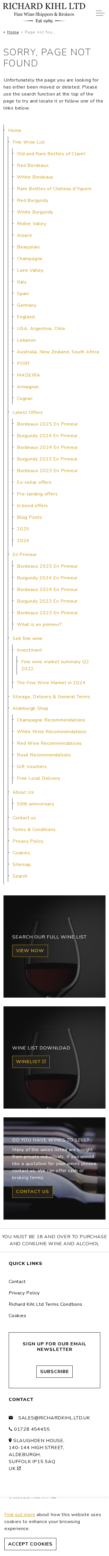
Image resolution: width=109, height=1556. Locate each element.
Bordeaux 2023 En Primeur (47, 470)
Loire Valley (30, 270)
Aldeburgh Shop (30, 708)
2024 (23, 540)
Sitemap (21, 864)
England (26, 317)
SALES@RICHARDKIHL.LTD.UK (54, 1418)
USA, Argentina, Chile (41, 328)
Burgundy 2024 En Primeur (47, 436)
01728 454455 (32, 1429)
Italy (22, 282)
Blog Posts (29, 517)
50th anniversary (35, 804)
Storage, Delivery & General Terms (51, 697)
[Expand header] (100, 13)
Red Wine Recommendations (49, 743)
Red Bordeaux (33, 165)
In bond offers (32, 505)
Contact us (24, 818)
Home (15, 130)
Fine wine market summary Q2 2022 (55, 665)
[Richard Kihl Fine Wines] (44, 13)
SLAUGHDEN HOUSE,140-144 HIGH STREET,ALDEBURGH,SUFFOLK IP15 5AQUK (37, 1454)
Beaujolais (28, 247)
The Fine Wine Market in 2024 (51, 683)
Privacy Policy (28, 841)
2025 (23, 529)
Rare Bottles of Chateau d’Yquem (54, 189)
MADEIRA (28, 375)
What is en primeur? (39, 624)
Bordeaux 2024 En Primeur (47, 447)
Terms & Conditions (34, 829)
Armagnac (28, 387)
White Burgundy (35, 212)
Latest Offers (27, 412)
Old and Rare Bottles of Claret (51, 154)
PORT (23, 363)
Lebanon (26, 340)
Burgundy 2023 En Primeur (47, 459)
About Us (23, 792)
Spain (23, 293)
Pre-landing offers (37, 494)
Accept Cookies (30, 1544)
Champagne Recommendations (51, 720)
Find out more (19, 1514)
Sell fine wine (27, 638)
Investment (29, 650)
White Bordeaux (35, 177)
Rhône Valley (32, 223)
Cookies (21, 853)
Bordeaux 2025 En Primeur (47, 424)
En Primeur (24, 554)
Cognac (25, 398)
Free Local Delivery (38, 778)
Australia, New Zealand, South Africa (58, 352)
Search (20, 876)
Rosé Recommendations (44, 755)
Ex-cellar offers (34, 482)
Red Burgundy (33, 200)
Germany (27, 305)
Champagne (30, 258)
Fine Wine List (28, 142)
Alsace (24, 235)
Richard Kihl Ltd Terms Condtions (46, 1304)
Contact (17, 1281)
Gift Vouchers (32, 766)
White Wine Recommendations (52, 731)
